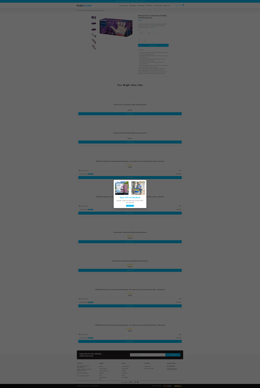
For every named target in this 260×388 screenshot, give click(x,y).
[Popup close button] (145, 180)
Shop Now (130, 205)
